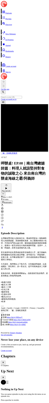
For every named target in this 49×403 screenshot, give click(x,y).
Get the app (5, 89)
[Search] (3, 92)
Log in (14, 99)
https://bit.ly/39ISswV (15, 317)
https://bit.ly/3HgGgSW (22, 320)
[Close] (3, 362)
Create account (6, 99)
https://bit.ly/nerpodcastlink (18, 322)
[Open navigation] (3, 102)
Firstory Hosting (16, 333)
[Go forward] (3, 86)
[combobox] (11, 97)
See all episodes (6, 335)
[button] (24, 11)
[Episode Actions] (3, 194)
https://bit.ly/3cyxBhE (18, 325)
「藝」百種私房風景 (9, 153)
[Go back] (3, 82)
